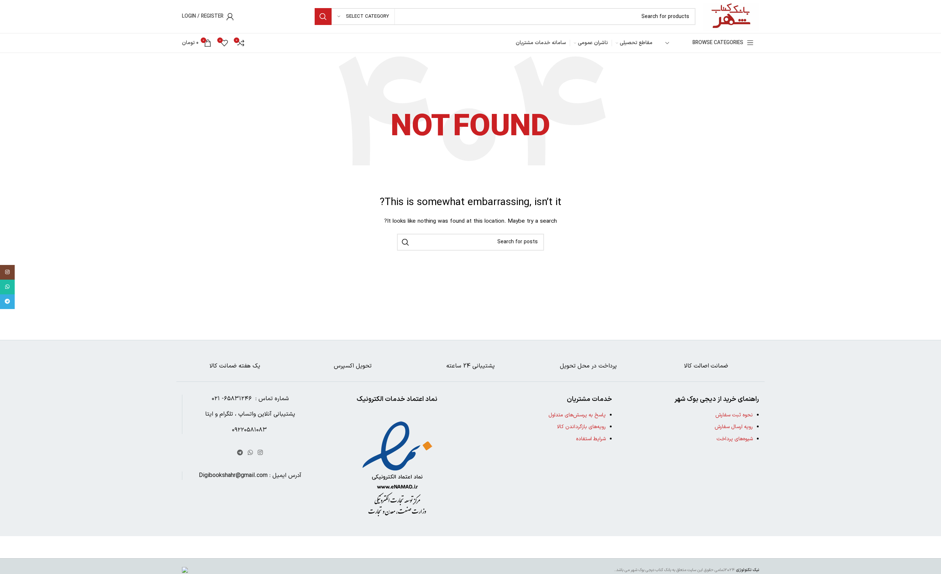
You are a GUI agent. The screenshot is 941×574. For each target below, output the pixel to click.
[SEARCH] (323, 16)
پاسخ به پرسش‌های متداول (577, 415)
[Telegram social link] (240, 453)
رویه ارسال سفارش (734, 427)
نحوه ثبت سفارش (734, 415)
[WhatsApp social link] (250, 453)
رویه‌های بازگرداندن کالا (581, 427)
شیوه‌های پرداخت (734, 439)
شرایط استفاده (591, 439)
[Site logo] (731, 16)
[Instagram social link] (260, 453)
